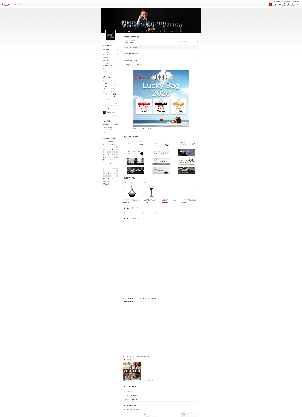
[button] (296, 5)
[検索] (270, 8)
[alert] (161, 51)
